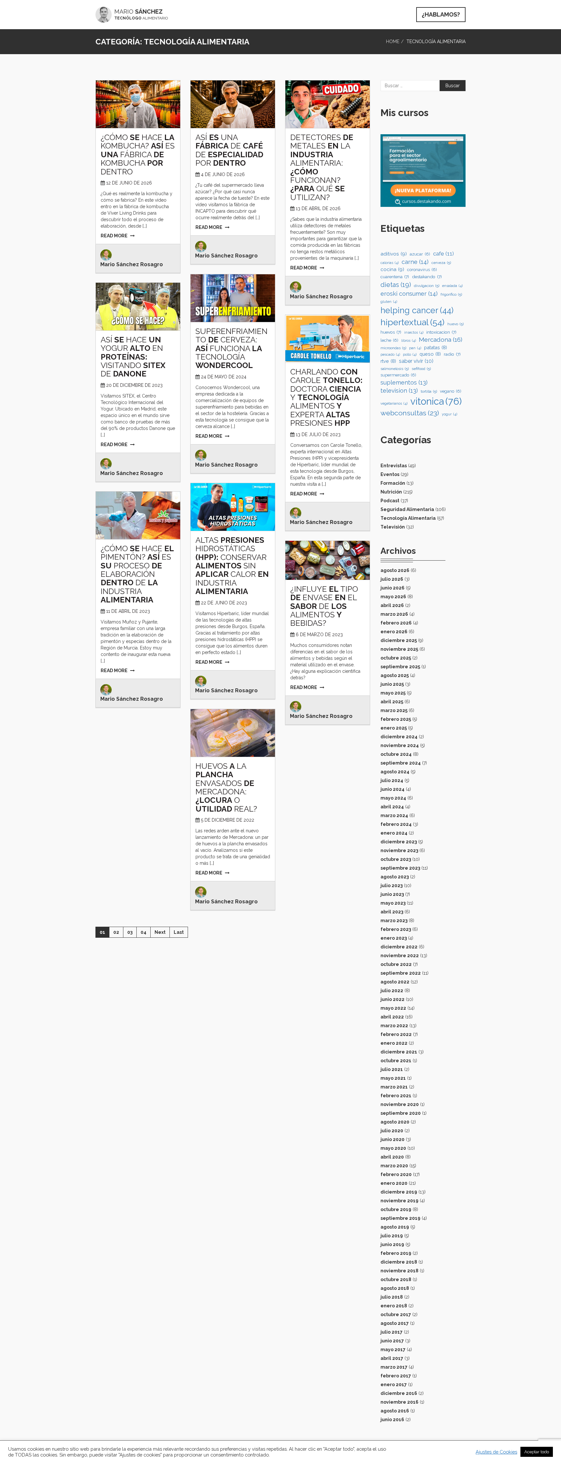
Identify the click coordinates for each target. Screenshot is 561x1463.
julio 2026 (391, 579)
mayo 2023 (392, 903)
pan (415, 348)
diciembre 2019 (398, 1192)
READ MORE (114, 235)
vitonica (436, 401)
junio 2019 (392, 1244)
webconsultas (409, 413)
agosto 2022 (394, 981)
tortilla (429, 391)
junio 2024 (392, 789)
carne (415, 261)
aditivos (393, 254)
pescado (390, 354)
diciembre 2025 (398, 640)
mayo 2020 (393, 1148)
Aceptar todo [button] (536, 1451)
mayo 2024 (393, 798)
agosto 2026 (394, 570)
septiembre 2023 (400, 868)
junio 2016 (392, 1419)
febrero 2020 (396, 1174)
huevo (455, 324)
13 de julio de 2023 (318, 434)
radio (452, 354)
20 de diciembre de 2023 (134, 385)
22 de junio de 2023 (224, 602)
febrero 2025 (395, 719)
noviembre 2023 (399, 850)
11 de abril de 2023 (128, 611)
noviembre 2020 (399, 1104)
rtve (388, 361)
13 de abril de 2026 (318, 208)
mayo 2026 (393, 596)
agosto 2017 (394, 1323)
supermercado (398, 375)
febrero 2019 (395, 1253)
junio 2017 (392, 1340)
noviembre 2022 (399, 955)
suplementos (404, 382)
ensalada (452, 286)
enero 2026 (393, 631)
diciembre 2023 (398, 841)
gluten (388, 301)
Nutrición (391, 491)
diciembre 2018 (398, 1262)
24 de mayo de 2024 (223, 376)
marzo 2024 (394, 815)
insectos (413, 332)
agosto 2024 (394, 771)
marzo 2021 (394, 1086)
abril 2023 (391, 911)
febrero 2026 (396, 622)
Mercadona (440, 339)
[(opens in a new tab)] (138, 104)
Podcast (389, 500)
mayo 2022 (393, 1008)
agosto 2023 (394, 876)
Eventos (389, 474)
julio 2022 (391, 990)
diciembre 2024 (399, 736)
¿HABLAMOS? (441, 14)
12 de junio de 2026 (129, 182)
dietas (395, 285)
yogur (449, 414)
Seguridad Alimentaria (407, 509)
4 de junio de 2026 (223, 174)
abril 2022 (392, 1016)
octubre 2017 (395, 1314)
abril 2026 (392, 605)
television (399, 390)
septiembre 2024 (400, 763)
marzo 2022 (394, 1025)
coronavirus (422, 269)
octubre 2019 (395, 1209)
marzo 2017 (393, 1367)
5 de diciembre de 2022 (227, 820)
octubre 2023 (395, 859)
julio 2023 (391, 885)
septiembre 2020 (400, 1113)
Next (160, 932)
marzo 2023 (393, 920)
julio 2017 (391, 1332)
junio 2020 (392, 1139)
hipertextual (412, 322)
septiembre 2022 (400, 973)
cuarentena (394, 276)
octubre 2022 (396, 964)
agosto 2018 (394, 1288)
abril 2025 (391, 701)
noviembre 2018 (399, 1270)
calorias (389, 263)
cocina (392, 269)
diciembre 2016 (398, 1393)
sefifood (421, 368)
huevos (390, 332)
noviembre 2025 (399, 649)
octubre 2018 (395, 1279)
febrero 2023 (395, 929)
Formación (392, 483)
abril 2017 (391, 1358)
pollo (410, 354)
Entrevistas (393, 465)
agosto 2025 (394, 675)
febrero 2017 (395, 1375)
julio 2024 (391, 780)
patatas (435, 347)
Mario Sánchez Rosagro (131, 264)
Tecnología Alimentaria (408, 518)
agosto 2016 (394, 1410)
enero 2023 (393, 938)
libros (408, 340)
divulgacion (426, 285)
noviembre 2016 (399, 1402)
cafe (443, 253)
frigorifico (451, 294)
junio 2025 (392, 684)
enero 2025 (393, 728)
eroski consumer (409, 293)
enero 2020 (393, 1183)
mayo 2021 (393, 1078)
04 (143, 932)
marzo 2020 (394, 1165)
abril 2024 (392, 806)
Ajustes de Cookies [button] (496, 1452)
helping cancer (417, 310)
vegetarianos (393, 403)
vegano (450, 391)
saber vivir (416, 361)
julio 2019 (391, 1235)
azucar (420, 254)
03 (129, 932)
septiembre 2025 (400, 666)
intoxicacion (441, 332)
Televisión (392, 526)
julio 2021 (391, 1069)
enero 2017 (393, 1384)
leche (389, 340)
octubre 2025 (395, 657)
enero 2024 (393, 833)
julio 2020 (391, 1130)
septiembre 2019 (400, 1218)
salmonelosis (394, 368)
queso (430, 354)
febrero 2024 (396, 824)
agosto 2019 (394, 1227)
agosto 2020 (394, 1121)
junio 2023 (392, 894)
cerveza (441, 262)
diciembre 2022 (399, 946)
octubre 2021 (395, 1060)
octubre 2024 (396, 754)
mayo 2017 (392, 1349)
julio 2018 (391, 1297)
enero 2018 (393, 1305)
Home (392, 41)
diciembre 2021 (398, 1051)
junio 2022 (392, 999)
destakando (427, 276)
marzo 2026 (394, 614)
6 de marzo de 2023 (319, 634)
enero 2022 (393, 1043)
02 (116, 932)
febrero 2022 (396, 1034)
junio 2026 (392, 587)
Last (179, 932)
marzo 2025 (393, 710)
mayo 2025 (392, 693)
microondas (393, 348)
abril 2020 (392, 1157)
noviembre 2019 (399, 1200)
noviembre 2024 (399, 745)
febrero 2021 (395, 1095)
